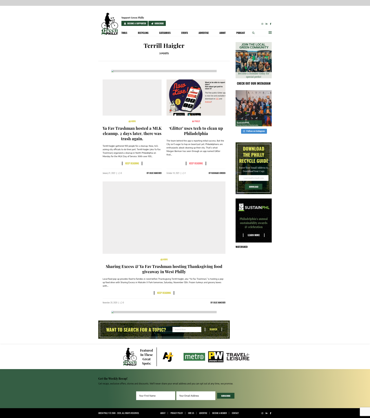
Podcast (240, 33)
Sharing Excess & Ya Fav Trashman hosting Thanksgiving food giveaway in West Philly (164, 269)
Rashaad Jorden (218, 172)
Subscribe (159, 23)
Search (213, 329)
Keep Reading (132, 163)
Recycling (143, 33)
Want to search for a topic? (136, 330)
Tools (124, 33)
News (133, 121)
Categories (165, 33)
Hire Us (191, 413)
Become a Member (219, 413)
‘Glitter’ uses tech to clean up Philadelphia (196, 130)
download (253, 186)
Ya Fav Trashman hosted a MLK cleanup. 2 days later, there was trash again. (132, 133)
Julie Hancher (155, 172)
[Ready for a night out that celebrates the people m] (254, 108)
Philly (197, 121)
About (222, 33)
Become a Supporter (136, 23)
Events (184, 33)
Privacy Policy (177, 413)
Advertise (204, 33)
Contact (235, 413)
